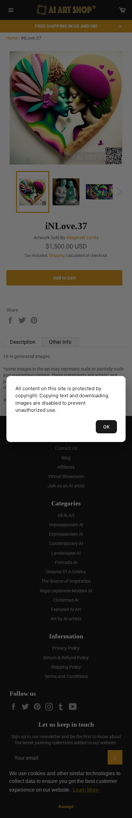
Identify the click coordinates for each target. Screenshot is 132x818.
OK (106, 426)
